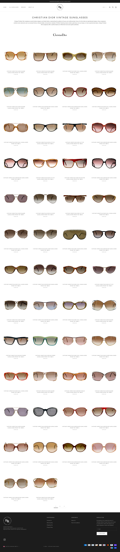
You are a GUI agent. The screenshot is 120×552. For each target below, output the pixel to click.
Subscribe (102, 533)
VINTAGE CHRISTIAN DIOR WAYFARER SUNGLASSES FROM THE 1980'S (16, 356)
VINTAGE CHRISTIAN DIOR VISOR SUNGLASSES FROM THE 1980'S (45, 249)
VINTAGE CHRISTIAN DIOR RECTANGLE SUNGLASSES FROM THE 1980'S (74, 391)
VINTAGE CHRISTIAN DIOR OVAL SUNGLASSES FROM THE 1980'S (75, 72)
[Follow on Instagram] (4, 539)
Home (5, 7)
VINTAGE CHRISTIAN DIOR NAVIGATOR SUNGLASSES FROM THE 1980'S (75, 178)
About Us (31, 7)
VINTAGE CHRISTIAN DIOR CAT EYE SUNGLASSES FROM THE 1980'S (45, 143)
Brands (23, 7)
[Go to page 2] (64, 506)
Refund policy (50, 522)
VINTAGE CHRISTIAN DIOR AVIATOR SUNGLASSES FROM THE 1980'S (45, 214)
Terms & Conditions (75, 522)
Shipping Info (50, 525)
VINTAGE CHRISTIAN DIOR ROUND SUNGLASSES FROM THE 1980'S (45, 107)
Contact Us (49, 520)
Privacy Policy (50, 527)
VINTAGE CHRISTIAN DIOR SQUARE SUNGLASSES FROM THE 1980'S (16, 72)
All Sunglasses (14, 7)
